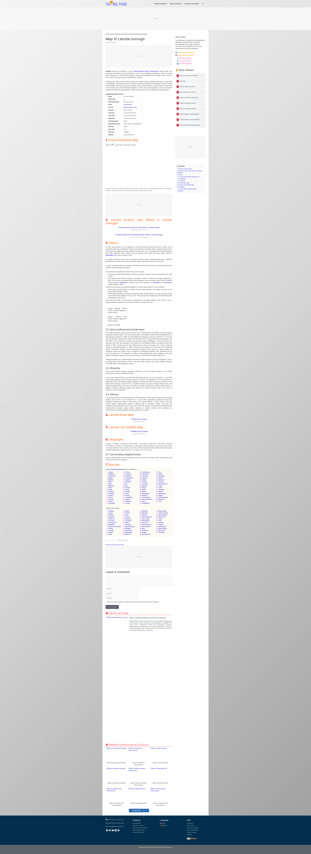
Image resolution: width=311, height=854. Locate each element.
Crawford (128, 476)
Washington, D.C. (111, 255)
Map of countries (175, 3)
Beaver (111, 478)
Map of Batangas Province (188, 103)
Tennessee (162, 517)
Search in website (191, 832)
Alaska (111, 513)
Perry (143, 501)
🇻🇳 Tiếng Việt (163, 825)
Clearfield (112, 503)
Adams (111, 472)
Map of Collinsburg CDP (139, 803)
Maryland (128, 524)
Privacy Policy (190, 825)
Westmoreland (163, 497)
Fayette (127, 487)
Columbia (128, 474)
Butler (110, 489)
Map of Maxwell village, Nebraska (190, 125)
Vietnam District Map (138, 832)
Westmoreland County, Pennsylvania (146, 71)
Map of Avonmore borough (117, 783)
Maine (127, 522)
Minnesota (128, 530)
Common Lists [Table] (191, 3)
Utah (160, 520)
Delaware (128, 482)
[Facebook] (107, 831)
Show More (136, 810)
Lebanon (144, 478)
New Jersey (145, 519)
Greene (127, 495)
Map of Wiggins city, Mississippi (189, 114)
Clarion (111, 501)
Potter (160, 474)
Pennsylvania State (117, 469)
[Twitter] (110, 831)
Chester (111, 499)
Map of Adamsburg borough (116, 763)
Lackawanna (146, 472)
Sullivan (161, 482)
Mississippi (128, 532)
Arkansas (111, 517)
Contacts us (190, 823)
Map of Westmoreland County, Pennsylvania (148, 618)
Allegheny (112, 474)
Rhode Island (163, 511)
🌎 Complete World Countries (185, 52)
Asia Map (183, 81)
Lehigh (144, 480)
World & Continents (160, 3)
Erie (126, 486)
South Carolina (163, 513)
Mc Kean (144, 486)
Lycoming (145, 484)
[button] (203, 3)
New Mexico (146, 520)
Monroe (144, 491)
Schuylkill (161, 476)
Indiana (127, 499)
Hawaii (111, 532)
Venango (161, 489)
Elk (126, 484)
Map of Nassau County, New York (190, 119)
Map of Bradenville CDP (160, 783)
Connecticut (112, 522)
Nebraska (145, 513)
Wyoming (161, 499)
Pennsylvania (128, 104)
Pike (160, 472)
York (160, 501)
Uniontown (168, 282)
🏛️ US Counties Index (184, 61)
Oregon (144, 532)
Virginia (161, 524)
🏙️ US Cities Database (184, 63)
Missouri (128, 534)
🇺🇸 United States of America (184, 55)
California (112, 519)
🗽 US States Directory (184, 58)
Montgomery (146, 493)
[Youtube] (112, 831)
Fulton (127, 493)
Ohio (143, 528)
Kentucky (128, 519)
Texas (160, 519)
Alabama (111, 511)
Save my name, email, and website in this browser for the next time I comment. (133, 602)
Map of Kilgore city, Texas (187, 92)
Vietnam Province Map (139, 830)
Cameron (111, 493)
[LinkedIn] (115, 831)
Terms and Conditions (192, 827)
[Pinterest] (118, 831)
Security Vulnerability (192, 830)
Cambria (111, 491)
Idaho (110, 534)
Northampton (146, 497)
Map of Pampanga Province (188, 108)
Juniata (127, 503)
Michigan (128, 528)
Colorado (111, 520)
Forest (127, 489)
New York (145, 522)
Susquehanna (163, 484)
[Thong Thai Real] (116, 3)
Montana (144, 511)
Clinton (127, 472)
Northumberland (147, 499)
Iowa (126, 515)
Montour (144, 495)
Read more (150, 630)
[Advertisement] (155, 18)
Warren (161, 491)
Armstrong (112, 476)
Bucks (110, 487)
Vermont (161, 522)
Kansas (127, 517)
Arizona (111, 515)
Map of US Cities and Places (119, 34)
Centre (111, 497)
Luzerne (144, 482)
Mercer (144, 487)
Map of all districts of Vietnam (189, 75)
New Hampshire (147, 517)
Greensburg (157, 282)
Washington (162, 493)
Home (107, 34)
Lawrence (145, 476)
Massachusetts (130, 526)
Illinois (127, 511)
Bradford (111, 486)
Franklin (127, 491)
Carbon (111, 495)
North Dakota (146, 526)
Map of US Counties (138, 825)
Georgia (111, 530)
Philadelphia (146, 503)
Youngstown (123, 282)
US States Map (137, 823)
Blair (110, 484)
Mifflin (144, 489)
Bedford (111, 480)
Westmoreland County (130, 107)
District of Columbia (115, 526)
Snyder (161, 478)
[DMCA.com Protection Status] (192, 839)
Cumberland (129, 478)
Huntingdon (129, 497)
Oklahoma (145, 530)
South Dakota (163, 515)
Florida (111, 528)
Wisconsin (162, 530)
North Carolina (146, 524)
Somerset (161, 480)
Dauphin (128, 480)
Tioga (160, 486)
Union (160, 487)
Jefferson (128, 501)
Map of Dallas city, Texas (187, 86)
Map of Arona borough (160, 763)
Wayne (161, 495)
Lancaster (145, 474)
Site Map (189, 834)
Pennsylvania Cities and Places (138, 34)
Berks (110, 482)
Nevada (144, 515)
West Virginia (163, 528)
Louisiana (128, 520)
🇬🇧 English (162, 823)
